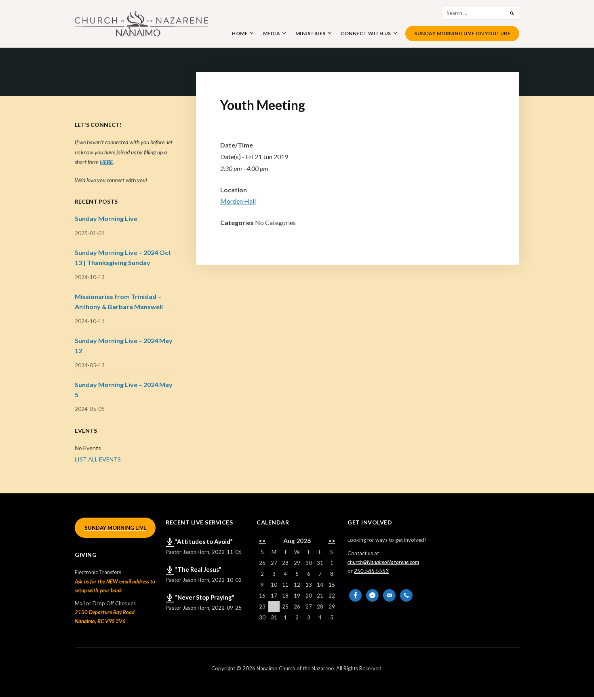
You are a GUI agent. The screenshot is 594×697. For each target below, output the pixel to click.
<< (262, 540)
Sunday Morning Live (106, 218)
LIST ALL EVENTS (98, 459)
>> (331, 540)
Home (240, 33)
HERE (106, 161)
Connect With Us (366, 33)
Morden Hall (238, 201)
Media (271, 33)
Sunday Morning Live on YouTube (462, 33)
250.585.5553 (371, 571)
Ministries (310, 33)
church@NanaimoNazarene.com (383, 562)
